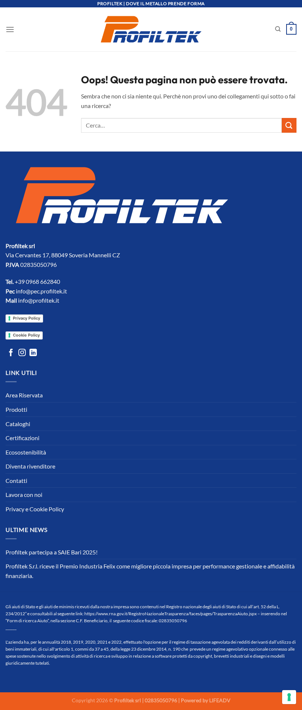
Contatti (16, 480)
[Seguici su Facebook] (11, 353)
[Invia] (289, 125)
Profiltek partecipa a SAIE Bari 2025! (52, 552)
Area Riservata (24, 394)
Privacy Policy (26, 318)
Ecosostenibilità (26, 452)
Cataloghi (18, 423)
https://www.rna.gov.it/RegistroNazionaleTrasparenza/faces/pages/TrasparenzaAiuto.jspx (170, 613)
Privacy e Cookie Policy (35, 508)
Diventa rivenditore (30, 466)
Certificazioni (22, 437)
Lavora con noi (24, 494)
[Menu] (10, 29)
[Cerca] (278, 29)
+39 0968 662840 (37, 281)
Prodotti (16, 409)
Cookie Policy (26, 335)
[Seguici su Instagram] (22, 353)
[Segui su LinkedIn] (33, 353)
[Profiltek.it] (151, 29)
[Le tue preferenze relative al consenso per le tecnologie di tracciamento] (289, 697)
